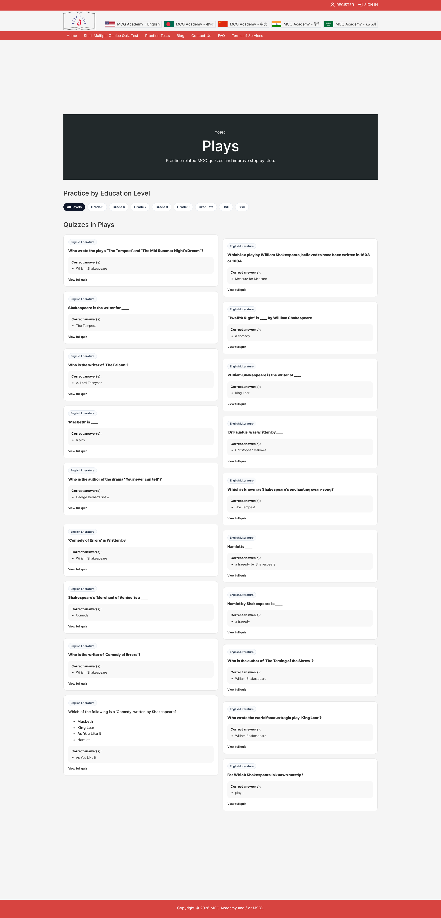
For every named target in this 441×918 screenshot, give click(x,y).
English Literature (82, 242)
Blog (180, 35)
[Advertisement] (220, 77)
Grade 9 (183, 207)
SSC (242, 207)
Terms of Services (247, 35)
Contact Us (201, 35)
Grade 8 (161, 207)
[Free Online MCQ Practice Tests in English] (79, 21)
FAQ (221, 35)
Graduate (206, 207)
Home (72, 35)
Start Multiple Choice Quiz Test (111, 35)
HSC (226, 207)
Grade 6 (119, 207)
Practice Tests (157, 35)
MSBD (258, 908)
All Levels (74, 207)
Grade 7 (140, 207)
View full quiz (77, 279)
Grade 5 (97, 207)
